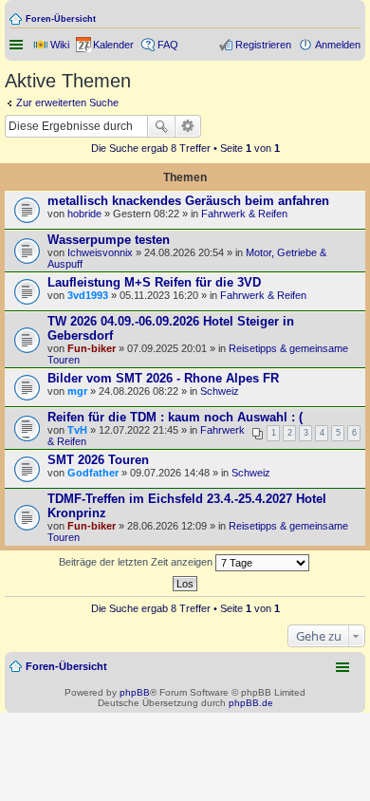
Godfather (93, 472)
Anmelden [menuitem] (338, 44)
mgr (77, 391)
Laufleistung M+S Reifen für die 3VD (154, 282)
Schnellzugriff (18, 44)
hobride (84, 213)
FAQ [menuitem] (167, 44)
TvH (77, 430)
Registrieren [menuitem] (263, 44)
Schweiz (219, 391)
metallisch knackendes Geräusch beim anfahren (188, 201)
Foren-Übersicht (61, 19)
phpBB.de (251, 703)
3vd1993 (87, 295)
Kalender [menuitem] (113, 44)
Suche (161, 126)
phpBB (135, 692)
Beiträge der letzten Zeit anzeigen (137, 562)
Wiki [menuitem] (59, 44)
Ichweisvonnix (100, 252)
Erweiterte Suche (188, 126)
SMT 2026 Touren (98, 460)
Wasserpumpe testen (108, 240)
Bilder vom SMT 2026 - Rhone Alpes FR (163, 378)
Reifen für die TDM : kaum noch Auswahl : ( (175, 417)
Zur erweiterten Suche (67, 102)
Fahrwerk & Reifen (244, 213)
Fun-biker (91, 348)
